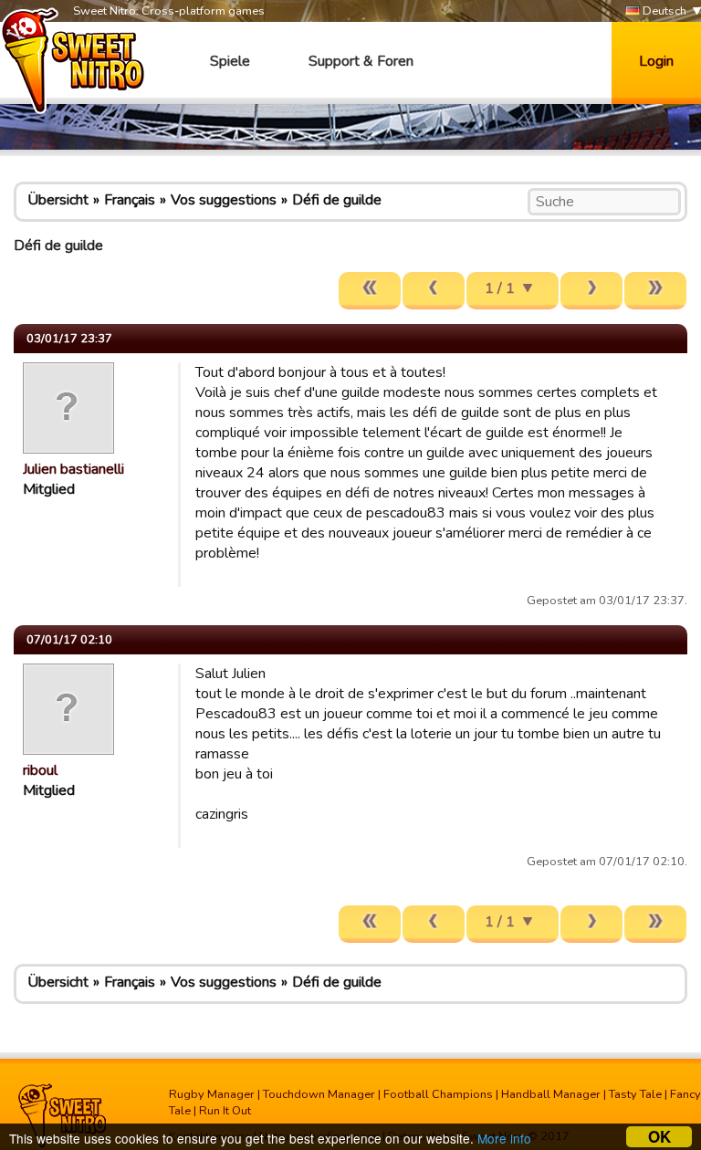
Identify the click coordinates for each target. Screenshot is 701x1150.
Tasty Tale (635, 1094)
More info (504, 1138)
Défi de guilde (337, 200)
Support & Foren (361, 61)
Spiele (230, 61)
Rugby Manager (212, 1094)
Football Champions (438, 1094)
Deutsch (663, 11)
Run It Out (225, 1111)
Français (129, 200)
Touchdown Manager (319, 1094)
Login (656, 61)
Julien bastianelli (73, 469)
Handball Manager (551, 1094)
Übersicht (58, 200)
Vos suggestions (224, 200)
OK (659, 1136)
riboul (40, 770)
